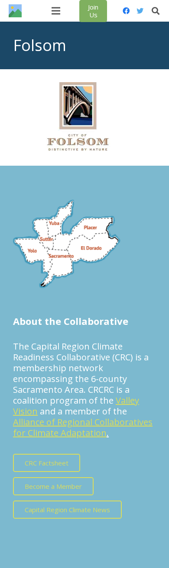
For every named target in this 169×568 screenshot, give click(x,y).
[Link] (15, 10)
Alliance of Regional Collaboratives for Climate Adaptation (83, 427)
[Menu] (56, 11)
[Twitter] (140, 11)
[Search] (155, 11)
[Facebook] (126, 11)
